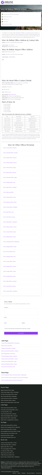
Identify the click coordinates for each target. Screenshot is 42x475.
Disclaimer (23, 473)
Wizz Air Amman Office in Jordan (9, 231)
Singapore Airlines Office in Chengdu (8, 348)
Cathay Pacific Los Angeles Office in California (9, 420)
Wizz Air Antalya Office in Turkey (9, 271)
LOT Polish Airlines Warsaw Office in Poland (9, 394)
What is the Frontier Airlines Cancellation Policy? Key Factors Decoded (14, 377)
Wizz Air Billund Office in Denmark (9, 281)
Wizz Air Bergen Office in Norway (9, 266)
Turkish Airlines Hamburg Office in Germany (9, 425)
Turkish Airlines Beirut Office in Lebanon (8, 400)
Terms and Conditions (31, 473)
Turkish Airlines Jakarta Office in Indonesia (8, 413)
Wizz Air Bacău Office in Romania (9, 172)
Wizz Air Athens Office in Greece (9, 167)
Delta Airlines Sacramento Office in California (9, 351)
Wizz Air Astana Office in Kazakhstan (10, 291)
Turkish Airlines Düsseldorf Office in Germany (9, 415)
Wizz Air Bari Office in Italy (8, 212)
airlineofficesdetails (7, 471)
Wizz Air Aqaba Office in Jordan (9, 276)
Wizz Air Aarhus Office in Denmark (9, 147)
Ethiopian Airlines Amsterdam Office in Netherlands (10, 427)
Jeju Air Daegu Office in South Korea (8, 353)
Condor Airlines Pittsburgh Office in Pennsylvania (10, 343)
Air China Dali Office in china (6, 411)
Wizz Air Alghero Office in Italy (9, 182)
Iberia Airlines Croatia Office (6, 345)
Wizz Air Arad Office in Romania (9, 286)
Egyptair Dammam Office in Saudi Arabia (8, 417)
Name (5, 317)
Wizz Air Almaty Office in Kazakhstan (10, 207)
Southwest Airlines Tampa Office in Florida (8, 442)
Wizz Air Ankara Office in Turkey (9, 261)
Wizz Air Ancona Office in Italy (9, 251)
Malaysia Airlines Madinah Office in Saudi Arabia (10, 402)
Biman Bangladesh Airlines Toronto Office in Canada (10, 431)
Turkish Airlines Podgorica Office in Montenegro (10, 392)
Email (5, 323)
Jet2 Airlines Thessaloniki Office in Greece (9, 364)
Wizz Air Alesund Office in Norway (10, 162)
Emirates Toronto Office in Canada (7, 435)
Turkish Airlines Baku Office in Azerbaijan (8, 444)
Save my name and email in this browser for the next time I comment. (18, 328)
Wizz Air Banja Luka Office (8, 192)
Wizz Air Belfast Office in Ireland (9, 236)
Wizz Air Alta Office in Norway (9, 217)
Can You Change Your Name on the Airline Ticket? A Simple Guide (13, 375)
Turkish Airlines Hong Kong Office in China (9, 407)
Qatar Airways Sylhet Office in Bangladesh (9, 396)
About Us (14, 473)
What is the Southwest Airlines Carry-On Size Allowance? (12, 380)
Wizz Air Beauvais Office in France (9, 227)
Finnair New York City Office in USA (8, 366)
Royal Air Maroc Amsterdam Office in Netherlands (10, 457)
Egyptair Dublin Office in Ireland (7, 446)
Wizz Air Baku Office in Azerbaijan (9, 187)
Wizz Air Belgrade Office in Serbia (9, 246)
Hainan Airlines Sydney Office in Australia (8, 429)
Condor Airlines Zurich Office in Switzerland (9, 398)
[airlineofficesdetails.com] (7, 2)
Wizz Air (18, 33)
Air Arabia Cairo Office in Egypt (7, 450)
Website (23, 323)
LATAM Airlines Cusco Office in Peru (7, 455)
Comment (6, 307)
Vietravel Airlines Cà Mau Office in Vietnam (9, 359)
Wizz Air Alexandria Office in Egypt (10, 177)
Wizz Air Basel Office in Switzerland (10, 222)
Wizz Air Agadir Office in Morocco (10, 157)
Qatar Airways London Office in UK (7, 452)
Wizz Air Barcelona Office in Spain (9, 202)
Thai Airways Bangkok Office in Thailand (8, 448)
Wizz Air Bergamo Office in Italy (9, 256)
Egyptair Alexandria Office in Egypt (7, 390)
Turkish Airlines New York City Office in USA (9, 433)
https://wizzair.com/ (12, 94)
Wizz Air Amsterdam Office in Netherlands (11, 241)
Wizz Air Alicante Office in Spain (9, 197)
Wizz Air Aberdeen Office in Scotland (10, 152)
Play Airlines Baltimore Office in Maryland (9, 356)
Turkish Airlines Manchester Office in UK (8, 437)
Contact (18, 473)
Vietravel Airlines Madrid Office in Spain (8, 361)
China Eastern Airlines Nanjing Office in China (9, 409)
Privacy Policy (38, 473)
